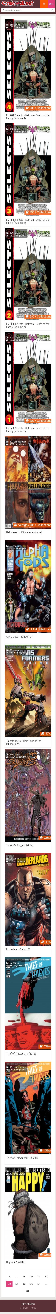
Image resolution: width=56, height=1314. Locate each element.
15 (24, 1283)
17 (38, 1283)
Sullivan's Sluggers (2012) (19, 845)
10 (31, 1276)
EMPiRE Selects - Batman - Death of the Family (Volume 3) (27, 221)
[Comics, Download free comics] (17, 5)
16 (31, 1283)
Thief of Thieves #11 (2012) (21, 1053)
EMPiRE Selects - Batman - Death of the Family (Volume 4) (27, 117)
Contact (24, 1308)
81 (27, 1291)
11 (38, 1276)
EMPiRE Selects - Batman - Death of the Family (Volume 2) (27, 325)
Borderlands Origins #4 (18, 949)
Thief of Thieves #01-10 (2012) (22, 1158)
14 (16, 1283)
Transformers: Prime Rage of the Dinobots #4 (23, 742)
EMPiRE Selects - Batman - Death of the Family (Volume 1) (27, 430)
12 (46, 1276)
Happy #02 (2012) (15, 1262)
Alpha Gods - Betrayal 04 (19, 636)
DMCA (33, 1308)
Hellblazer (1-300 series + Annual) (24, 532)
